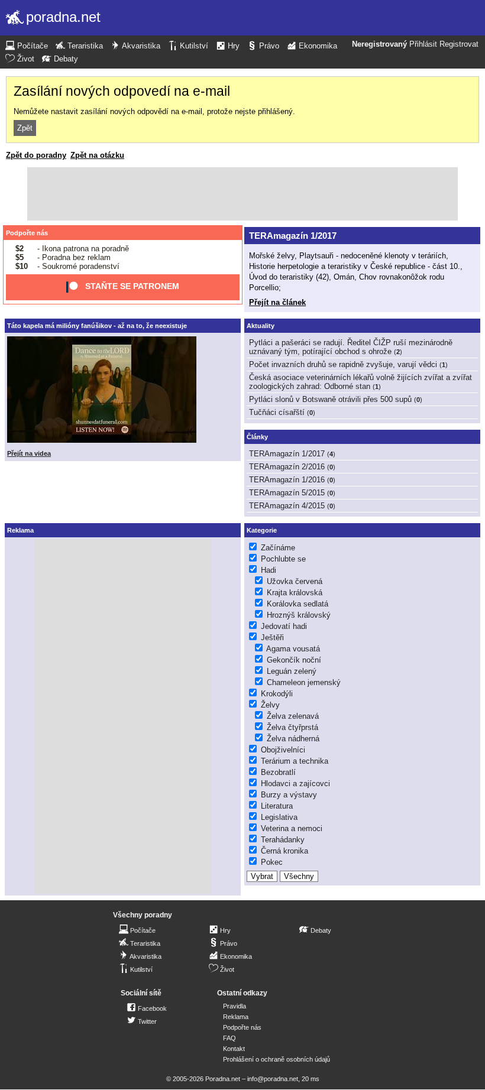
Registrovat (458, 44)
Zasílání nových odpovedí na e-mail (122, 91)
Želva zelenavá (293, 716)
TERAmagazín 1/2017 (293, 236)
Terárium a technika (294, 761)
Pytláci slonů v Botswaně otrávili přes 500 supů (330, 399)
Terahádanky (283, 839)
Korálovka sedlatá (297, 603)
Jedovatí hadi (284, 626)
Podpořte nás (27, 232)
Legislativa (279, 817)
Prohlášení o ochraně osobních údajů (276, 1059)
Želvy (270, 704)
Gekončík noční (294, 660)
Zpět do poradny (36, 155)
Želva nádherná (293, 738)
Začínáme (278, 547)
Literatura (277, 806)
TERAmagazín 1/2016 (287, 479)
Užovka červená (294, 581)
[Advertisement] (242, 193)
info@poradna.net (272, 1078)
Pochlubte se (283, 558)
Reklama (235, 1016)
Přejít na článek (277, 302)
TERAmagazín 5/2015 (287, 492)
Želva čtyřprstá (292, 727)
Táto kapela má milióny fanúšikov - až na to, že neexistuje (97, 325)
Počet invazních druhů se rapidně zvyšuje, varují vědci (343, 364)
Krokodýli (277, 693)
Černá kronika (284, 850)
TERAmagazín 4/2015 (287, 505)
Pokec (272, 862)
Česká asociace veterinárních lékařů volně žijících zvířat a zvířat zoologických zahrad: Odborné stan (360, 382)
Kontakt (234, 1048)
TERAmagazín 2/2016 (287, 466)
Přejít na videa (29, 453)
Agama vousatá (293, 648)
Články (257, 436)
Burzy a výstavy (289, 794)
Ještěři (272, 637)
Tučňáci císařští (277, 412)
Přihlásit (423, 44)
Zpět (25, 128)
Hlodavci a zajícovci (295, 783)
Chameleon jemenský (304, 682)
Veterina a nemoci (291, 828)
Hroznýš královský (299, 615)
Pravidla (234, 1006)
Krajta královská (294, 592)
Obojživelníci (283, 749)
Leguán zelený (291, 671)
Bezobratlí (278, 772)
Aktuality (260, 325)
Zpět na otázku (97, 155)
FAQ (229, 1038)
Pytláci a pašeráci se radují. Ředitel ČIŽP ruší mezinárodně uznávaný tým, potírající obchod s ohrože (350, 347)
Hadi (268, 570)
